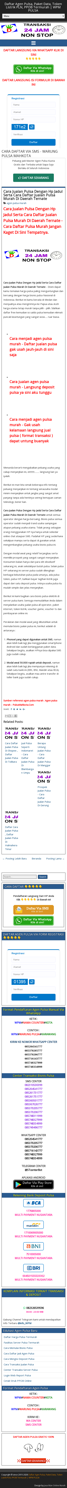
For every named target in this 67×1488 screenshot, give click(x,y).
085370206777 (33, 1054)
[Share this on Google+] (24, 709)
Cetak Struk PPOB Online (18, 1380)
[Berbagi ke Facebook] (15, 716)
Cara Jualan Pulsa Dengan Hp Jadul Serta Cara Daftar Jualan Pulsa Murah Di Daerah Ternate (33, 195)
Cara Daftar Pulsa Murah (25, 226)
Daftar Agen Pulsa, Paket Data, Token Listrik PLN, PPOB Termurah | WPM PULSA (33, 7)
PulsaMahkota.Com (23, 704)
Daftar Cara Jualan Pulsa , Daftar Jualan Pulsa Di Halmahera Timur (11, 838)
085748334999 (33, 1066)
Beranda (36, 858)
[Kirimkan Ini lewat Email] (6, 716)
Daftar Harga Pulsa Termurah (20, 1337)
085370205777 (33, 1050)
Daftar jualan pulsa (40, 343)
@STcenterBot (33, 1170)
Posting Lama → (55, 858)
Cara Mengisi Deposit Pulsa (19, 1358)
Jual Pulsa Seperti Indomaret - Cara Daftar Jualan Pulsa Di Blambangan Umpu (27, 758)
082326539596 (35, 1308)
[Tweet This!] (17, 709)
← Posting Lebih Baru (14, 858)
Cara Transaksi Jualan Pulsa (19, 1364)
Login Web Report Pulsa (17, 1375)
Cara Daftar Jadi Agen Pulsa (19, 1353)
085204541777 (33, 1046)
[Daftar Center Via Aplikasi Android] (33, 1188)
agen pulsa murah (16, 203)
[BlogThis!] (9, 716)
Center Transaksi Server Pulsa (21, 1369)
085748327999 (33, 1062)
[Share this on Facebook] (11, 709)
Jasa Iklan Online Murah (54, 1485)
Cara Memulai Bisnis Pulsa (18, 1348)
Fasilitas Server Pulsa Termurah (21, 1342)
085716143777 (33, 1058)
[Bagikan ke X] (12, 716)
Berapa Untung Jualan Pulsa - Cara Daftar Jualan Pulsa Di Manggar (44, 754)
